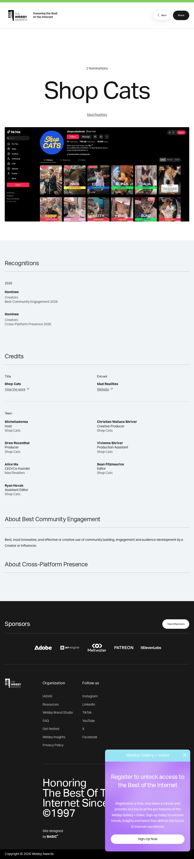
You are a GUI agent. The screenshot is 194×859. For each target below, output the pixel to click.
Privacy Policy (53, 745)
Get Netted (51, 729)
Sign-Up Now (147, 839)
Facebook (89, 737)
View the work (15, 389)
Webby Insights (54, 737)
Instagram (90, 696)
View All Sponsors (176, 624)
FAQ (46, 721)
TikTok (87, 712)
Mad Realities (97, 115)
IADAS (47, 696)
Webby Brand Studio (58, 712)
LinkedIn (88, 704)
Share (181, 15)
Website (103, 389)
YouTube (88, 721)
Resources (51, 704)
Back (164, 15)
